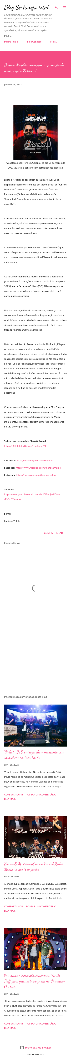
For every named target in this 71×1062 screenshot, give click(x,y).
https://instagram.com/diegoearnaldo (36, 474)
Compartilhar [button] (53, 532)
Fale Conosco (34, 41)
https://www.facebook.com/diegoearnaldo (38, 467)
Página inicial (11, 41)
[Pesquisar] (56, 6)
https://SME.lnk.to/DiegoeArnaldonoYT (25, 445)
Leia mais (10, 798)
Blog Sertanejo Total (26, 7)
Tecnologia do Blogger (37, 1047)
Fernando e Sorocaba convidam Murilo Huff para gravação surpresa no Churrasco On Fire (34, 981)
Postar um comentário (41, 794)
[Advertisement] (35, 660)
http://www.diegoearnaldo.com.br (35, 460)
